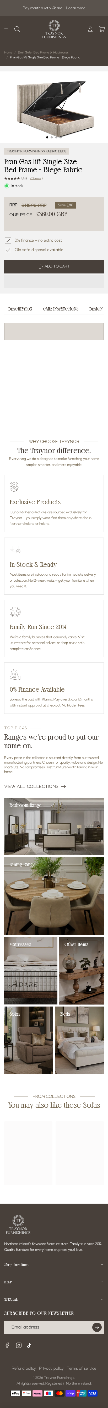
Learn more (75, 8)
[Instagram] (19, 1345)
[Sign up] (97, 1327)
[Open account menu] (90, 29)
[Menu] (6, 29)
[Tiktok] (30, 1346)
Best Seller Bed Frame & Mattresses (43, 52)
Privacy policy (51, 1368)
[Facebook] (7, 1345)
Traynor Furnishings (59, 1377)
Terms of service (81, 1368)
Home (8, 52)
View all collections (31, 786)
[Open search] (17, 29)
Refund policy (24, 1368)
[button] (54, 281)
